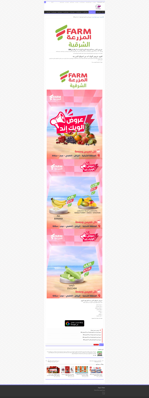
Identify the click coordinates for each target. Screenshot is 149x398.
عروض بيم (76, 2)
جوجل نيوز (48, 12)
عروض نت (94, 2)
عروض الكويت (85, 12)
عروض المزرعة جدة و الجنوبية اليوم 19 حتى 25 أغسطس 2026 (91, 332)
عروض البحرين (66, 12)
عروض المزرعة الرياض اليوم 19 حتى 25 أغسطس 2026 (92, 334)
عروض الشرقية (58, 51)
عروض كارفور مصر (88, 2)
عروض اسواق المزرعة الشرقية (73, 51)
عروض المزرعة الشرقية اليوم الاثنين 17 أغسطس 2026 (92, 339)
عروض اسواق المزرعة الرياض (82, 51)
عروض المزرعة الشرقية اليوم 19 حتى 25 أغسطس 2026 (92, 337)
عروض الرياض (67, 51)
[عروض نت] (98, 6)
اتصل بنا (103, 393)
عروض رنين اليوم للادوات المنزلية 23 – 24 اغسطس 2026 (68, 375)
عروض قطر (60, 12)
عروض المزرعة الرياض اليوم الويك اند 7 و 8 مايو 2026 (95, 361)
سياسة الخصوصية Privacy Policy (99, 390)
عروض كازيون (72, 2)
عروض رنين (67, 2)
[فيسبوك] (93, 355)
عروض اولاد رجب (82, 2)
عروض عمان (72, 12)
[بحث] (45, 2)
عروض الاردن (54, 12)
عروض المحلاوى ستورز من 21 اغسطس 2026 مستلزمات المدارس (53, 375)
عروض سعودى (62, 2)
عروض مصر (99, 12)
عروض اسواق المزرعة (89, 51)
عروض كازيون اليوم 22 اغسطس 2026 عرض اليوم (82, 375)
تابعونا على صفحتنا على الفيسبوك (97, 318)
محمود (100, 51)
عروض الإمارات (78, 12)
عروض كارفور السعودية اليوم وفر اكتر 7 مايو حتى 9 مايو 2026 (53, 361)
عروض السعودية (92, 12)
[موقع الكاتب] (95, 355)
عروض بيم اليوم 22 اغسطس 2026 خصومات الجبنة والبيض (96, 375)
